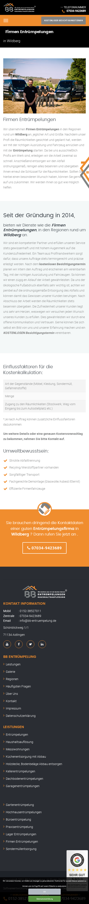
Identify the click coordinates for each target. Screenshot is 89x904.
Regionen (12, 679)
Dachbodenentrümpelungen (24, 778)
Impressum (13, 708)
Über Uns (12, 694)
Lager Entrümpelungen (21, 834)
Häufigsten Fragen (18, 686)
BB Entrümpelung (19, 656)
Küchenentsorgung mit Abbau (26, 756)
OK (44, 891)
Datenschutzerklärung (45, 899)
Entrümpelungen (17, 734)
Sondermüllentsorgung (21, 849)
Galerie (10, 672)
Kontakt (11, 701)
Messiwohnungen (18, 749)
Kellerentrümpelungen (20, 771)
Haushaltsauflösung (19, 742)
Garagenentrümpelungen (23, 786)
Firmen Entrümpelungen (22, 841)
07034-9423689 (76, 11)
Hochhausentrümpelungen (24, 812)
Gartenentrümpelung (20, 805)
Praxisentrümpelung (19, 827)
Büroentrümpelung (18, 819)
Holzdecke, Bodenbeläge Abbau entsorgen (34, 764)
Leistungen (13, 664)
